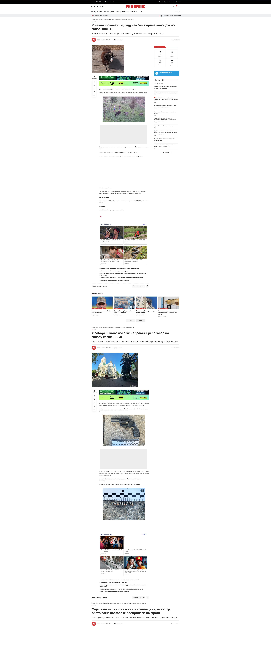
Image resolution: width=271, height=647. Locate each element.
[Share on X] (94, 85)
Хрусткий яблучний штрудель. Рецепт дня (164, 125)
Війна (99, 308)
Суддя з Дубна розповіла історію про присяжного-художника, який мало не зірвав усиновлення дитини (165, 120)
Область (103, 308)
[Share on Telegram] (94, 92)
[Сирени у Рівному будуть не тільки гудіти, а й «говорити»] (124, 303)
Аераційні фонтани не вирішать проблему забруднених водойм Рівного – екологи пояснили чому (166, 99)
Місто (121, 308)
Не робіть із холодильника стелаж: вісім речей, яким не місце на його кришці (167, 312)
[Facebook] (160, 54)
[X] (94, 6)
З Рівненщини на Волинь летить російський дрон (113, 271)
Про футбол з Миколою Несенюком (172, 15)
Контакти (178, 1)
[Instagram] (160, 62)
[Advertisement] (123, 134)
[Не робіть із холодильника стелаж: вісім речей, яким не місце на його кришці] (168, 303)
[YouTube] (97, 6)
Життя (160, 308)
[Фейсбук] (92, 6)
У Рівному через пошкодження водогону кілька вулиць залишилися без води (121, 277)
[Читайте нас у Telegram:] (156, 73)
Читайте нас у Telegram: (165, 72)
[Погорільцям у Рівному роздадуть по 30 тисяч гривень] (146, 303)
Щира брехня (103, 15)
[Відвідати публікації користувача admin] (94, 40)
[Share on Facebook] (94, 81)
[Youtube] (172, 62)
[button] (173, 6)
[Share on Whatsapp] (94, 88)
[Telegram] (103, 6)
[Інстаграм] (100, 6)
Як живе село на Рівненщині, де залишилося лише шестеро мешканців (119, 268)
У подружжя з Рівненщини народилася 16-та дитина (114, 280)
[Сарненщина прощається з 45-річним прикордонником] (102, 303)
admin (98, 39)
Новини (94, 21)
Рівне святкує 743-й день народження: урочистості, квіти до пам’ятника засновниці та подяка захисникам (165, 132)
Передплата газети (169, 1)
